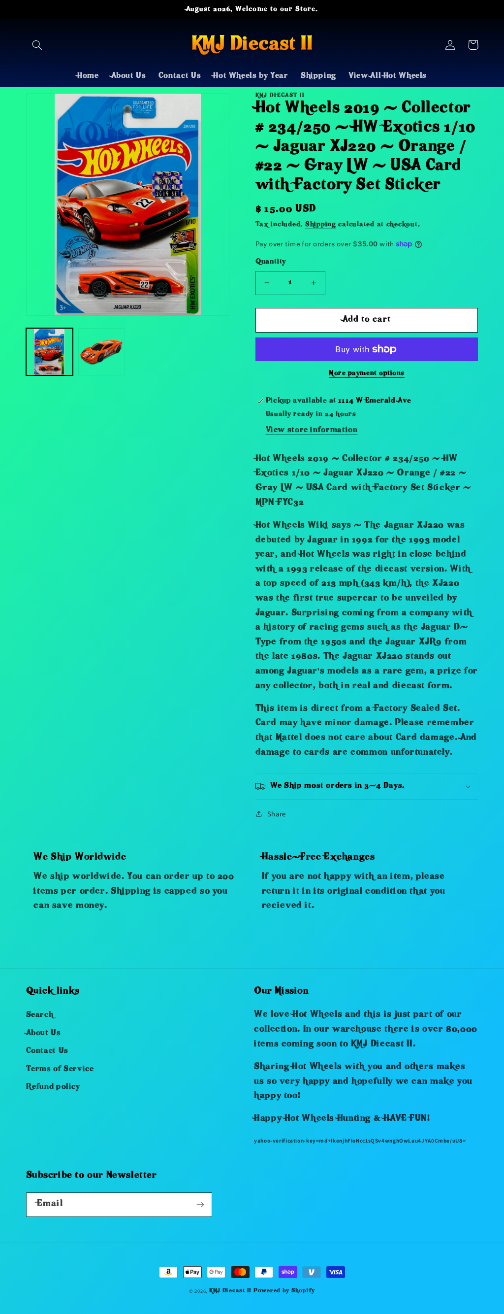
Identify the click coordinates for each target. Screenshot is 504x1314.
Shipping (320, 225)
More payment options (367, 373)
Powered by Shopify (284, 1291)
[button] (37, 45)
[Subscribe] (200, 1204)
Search (40, 1015)
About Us (43, 1033)
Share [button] (276, 813)
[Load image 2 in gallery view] (102, 351)
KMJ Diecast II (230, 1291)
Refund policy (53, 1087)
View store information (312, 430)
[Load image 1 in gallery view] (49, 351)
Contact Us (47, 1051)
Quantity (270, 262)
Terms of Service (60, 1069)
